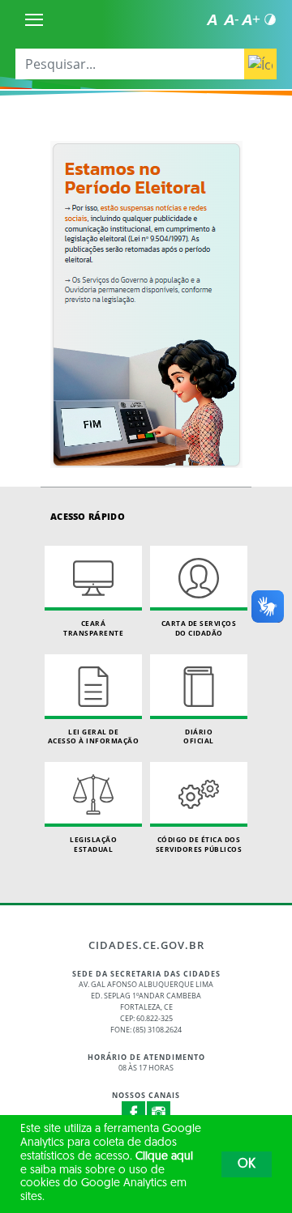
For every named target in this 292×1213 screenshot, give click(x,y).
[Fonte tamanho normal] (211, 19)
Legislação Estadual (93, 844)
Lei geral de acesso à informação (94, 736)
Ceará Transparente (93, 628)
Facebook (134, 1113)
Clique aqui (164, 1157)
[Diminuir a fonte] (231, 19)
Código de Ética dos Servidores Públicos (199, 844)
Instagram (159, 1113)
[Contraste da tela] (270, 19)
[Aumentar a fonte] (250, 19)
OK (247, 1164)
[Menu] (34, 19)
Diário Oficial (198, 736)
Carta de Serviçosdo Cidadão (199, 628)
